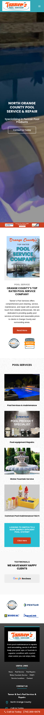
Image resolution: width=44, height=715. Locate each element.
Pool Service (19, 672)
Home (11, 672)
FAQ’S (32, 675)
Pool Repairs (30, 672)
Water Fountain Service (18, 675)
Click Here (22, 540)
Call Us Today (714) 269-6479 (23, 711)
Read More (22, 330)
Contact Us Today (22, 130)
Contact (30, 678)
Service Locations (17, 678)
